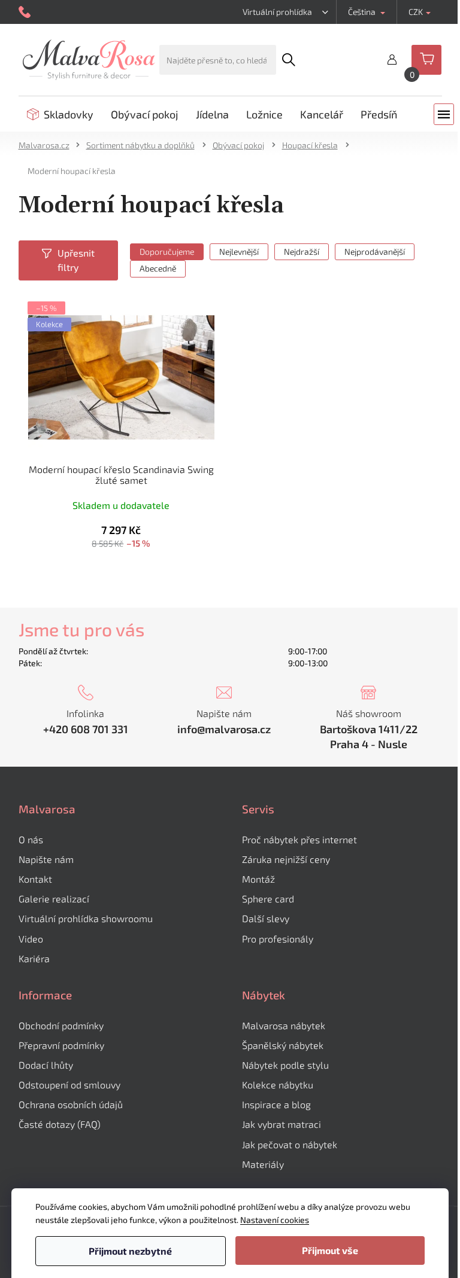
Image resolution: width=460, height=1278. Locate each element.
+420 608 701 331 (85, 729)
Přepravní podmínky (61, 1045)
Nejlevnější (239, 251)
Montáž (258, 878)
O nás (31, 839)
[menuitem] (60, 114)
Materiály (263, 1164)
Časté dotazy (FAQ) (60, 1124)
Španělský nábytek (282, 1045)
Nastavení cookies (274, 1220)
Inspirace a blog (276, 1104)
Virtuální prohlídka (277, 12)
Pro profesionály (277, 938)
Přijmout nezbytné (130, 1250)
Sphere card (268, 898)
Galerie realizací (54, 898)
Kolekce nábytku (277, 1084)
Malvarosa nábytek (283, 1025)
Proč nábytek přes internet (299, 839)
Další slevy (265, 918)
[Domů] (48, 145)
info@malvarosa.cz (224, 729)
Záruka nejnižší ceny (286, 859)
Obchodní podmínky (61, 1025)
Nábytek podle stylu (285, 1064)
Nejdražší (301, 251)
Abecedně (158, 268)
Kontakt (35, 878)
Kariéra (34, 958)
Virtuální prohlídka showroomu (86, 918)
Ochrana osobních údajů (71, 1104)
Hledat (288, 60)
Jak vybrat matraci (281, 1124)
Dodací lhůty (46, 1064)
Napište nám (46, 859)
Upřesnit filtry (76, 260)
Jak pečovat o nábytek (289, 1144)
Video (31, 938)
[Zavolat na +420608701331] (26, 12)
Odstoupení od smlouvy (69, 1084)
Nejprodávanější (374, 251)
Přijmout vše (330, 1250)
